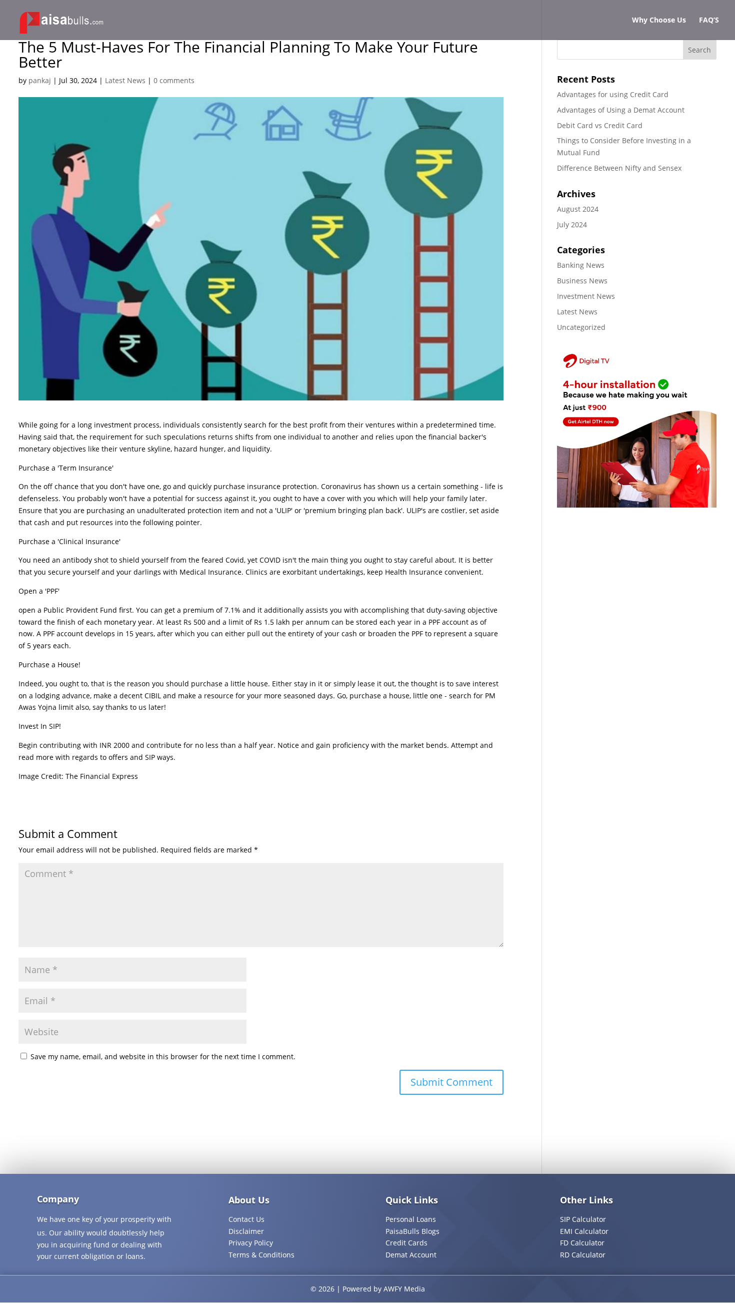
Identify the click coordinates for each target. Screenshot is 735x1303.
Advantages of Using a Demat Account (620, 110)
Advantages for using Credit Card (612, 94)
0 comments (174, 80)
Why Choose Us (659, 21)
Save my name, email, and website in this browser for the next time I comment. (163, 1056)
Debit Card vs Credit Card (599, 125)
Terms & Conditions (261, 1254)
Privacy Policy (250, 1242)
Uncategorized (581, 327)
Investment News (586, 296)
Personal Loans (411, 1219)
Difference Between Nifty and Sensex (619, 168)
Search (699, 50)
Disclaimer (246, 1231)
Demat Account (411, 1254)
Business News (582, 280)
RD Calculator (583, 1254)
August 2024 (577, 209)
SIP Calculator (583, 1219)
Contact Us (246, 1219)
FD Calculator (582, 1242)
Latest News (125, 80)
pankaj (39, 80)
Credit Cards (407, 1242)
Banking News (580, 265)
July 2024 (572, 224)
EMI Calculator (584, 1231)
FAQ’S (709, 21)
